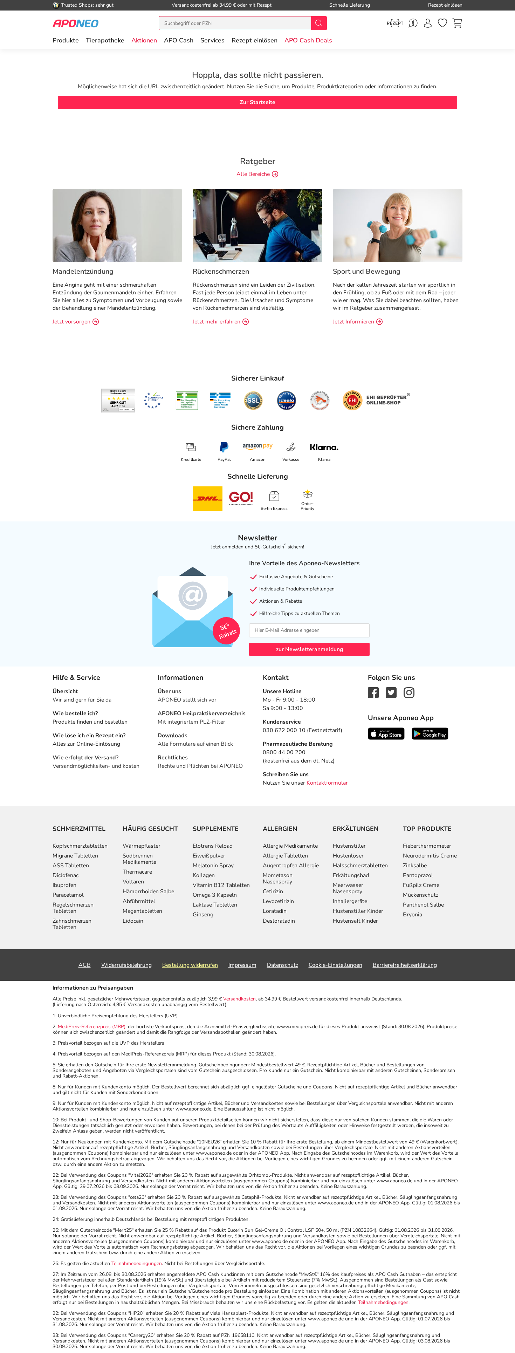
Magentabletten (142, 911)
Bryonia (412, 914)
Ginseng (203, 914)
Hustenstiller (349, 846)
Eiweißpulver (209, 856)
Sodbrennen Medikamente (139, 859)
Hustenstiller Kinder (358, 911)
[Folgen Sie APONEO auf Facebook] (373, 692)
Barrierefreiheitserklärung (405, 965)
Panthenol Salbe (423, 905)
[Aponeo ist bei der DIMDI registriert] (187, 400)
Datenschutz (282, 965)
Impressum (242, 965)
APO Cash (178, 40)
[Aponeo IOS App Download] (386, 733)
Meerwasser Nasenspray (348, 888)
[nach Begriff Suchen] (319, 23)
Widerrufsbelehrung (126, 965)
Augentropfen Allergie (291, 865)
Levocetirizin (278, 901)
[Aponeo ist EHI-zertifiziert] (153, 400)
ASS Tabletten (71, 865)
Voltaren (133, 882)
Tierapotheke (105, 40)
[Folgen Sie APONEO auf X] (391, 692)
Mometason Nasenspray (278, 879)
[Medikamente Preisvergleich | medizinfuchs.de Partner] (320, 400)
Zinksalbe (415, 865)
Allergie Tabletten (285, 856)
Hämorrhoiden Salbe (148, 891)
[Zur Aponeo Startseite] (75, 23)
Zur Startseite (257, 102)
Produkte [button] (66, 40)
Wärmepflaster (141, 846)
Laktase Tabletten (215, 905)
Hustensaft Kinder (355, 921)
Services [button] (212, 40)
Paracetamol (68, 895)
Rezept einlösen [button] (254, 40)
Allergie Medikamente (290, 846)
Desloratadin (279, 921)
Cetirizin (273, 891)
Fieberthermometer (427, 846)
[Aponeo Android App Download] (430, 733)
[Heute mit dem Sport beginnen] (397, 225)
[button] (144, 40)
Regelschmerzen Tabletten (73, 908)
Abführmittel (139, 901)
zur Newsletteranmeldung (309, 649)
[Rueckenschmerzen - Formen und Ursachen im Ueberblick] (257, 225)
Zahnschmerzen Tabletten (72, 924)
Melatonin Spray (213, 865)
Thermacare (137, 872)
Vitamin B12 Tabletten (221, 885)
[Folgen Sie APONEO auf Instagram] (409, 692)
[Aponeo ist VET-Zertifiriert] (220, 400)
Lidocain (133, 921)
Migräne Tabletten (75, 856)
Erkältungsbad (351, 875)
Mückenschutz (420, 895)
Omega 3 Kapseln (215, 895)
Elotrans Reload (213, 846)
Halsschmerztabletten (360, 865)
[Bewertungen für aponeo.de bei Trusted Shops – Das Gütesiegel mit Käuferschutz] (118, 400)
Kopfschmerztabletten (80, 846)
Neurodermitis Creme (430, 856)
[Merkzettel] (442, 23)
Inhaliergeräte (350, 901)
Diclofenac (65, 875)
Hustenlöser (348, 856)
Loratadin (275, 911)
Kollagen (204, 875)
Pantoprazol (418, 875)
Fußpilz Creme (421, 885)
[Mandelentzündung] (117, 225)
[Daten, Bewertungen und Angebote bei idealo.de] (286, 400)
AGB (84, 965)
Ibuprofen (64, 885)
